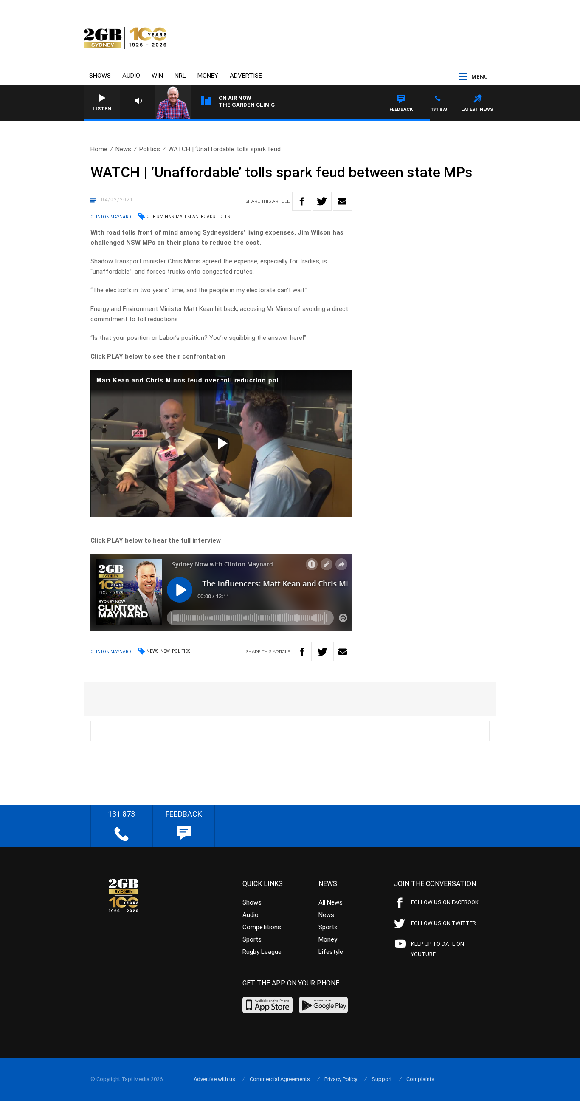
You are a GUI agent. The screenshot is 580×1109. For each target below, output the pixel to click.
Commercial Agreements (280, 1079)
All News (330, 902)
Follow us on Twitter (443, 923)
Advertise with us (214, 1079)
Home (98, 149)
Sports (252, 939)
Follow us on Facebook (445, 902)
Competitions (261, 927)
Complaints (420, 1079)
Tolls (223, 216)
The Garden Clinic (247, 105)
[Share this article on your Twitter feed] (322, 201)
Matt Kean (187, 216)
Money (207, 75)
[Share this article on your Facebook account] (301, 201)
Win (157, 75)
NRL (180, 75)
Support (382, 1079)
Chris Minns (160, 216)
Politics (149, 149)
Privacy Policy (340, 1079)
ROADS (208, 216)
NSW (165, 651)
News (123, 149)
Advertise (246, 75)
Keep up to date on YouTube (437, 949)
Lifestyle (330, 952)
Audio (131, 75)
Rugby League (262, 952)
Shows (100, 75)
